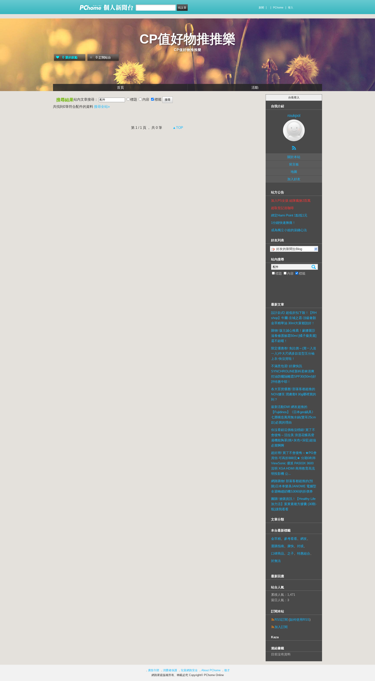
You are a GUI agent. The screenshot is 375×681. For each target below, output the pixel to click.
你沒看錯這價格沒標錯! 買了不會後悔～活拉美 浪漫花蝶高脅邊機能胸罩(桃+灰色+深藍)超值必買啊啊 (293, 437)
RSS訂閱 (281, 619)
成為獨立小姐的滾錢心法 (289, 230)
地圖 (294, 172)
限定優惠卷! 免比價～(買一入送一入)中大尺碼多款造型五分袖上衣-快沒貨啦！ (293, 353)
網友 (303, 538)
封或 (300, 546)
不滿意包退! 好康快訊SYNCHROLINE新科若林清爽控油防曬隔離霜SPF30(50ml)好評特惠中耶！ (293, 373)
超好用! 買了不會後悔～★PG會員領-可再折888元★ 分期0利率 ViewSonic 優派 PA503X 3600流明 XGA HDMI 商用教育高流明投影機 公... (294, 463)
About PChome (210, 670)
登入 (290, 7)
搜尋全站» (102, 106)
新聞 (261, 7)
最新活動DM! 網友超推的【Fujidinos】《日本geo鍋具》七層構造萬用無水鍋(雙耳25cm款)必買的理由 (293, 414)
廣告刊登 (153, 670)
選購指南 (277, 546)
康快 (290, 546)
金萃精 (276, 538)
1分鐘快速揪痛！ (283, 222)
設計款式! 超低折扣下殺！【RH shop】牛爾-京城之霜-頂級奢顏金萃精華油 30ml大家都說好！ (294, 318)
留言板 (294, 164)
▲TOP (177, 127)
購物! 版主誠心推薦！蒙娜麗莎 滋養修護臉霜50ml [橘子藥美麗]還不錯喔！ (293, 336)
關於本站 (293, 157)
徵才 (227, 670)
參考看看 (290, 538)
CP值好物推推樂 (188, 39)
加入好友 (293, 179)
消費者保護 (170, 670)
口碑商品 (277, 553)
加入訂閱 (281, 627)
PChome (278, 7)
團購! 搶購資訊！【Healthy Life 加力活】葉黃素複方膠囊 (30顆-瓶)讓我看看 (294, 504)
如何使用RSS (299, 619)
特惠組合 (303, 553)
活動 (255, 87)
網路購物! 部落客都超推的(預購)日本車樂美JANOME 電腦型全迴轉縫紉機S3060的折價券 (293, 486)
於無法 (276, 561)
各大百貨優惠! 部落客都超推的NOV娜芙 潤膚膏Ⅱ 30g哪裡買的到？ (293, 394)
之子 (290, 553)
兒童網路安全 (189, 670)
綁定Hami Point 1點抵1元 (289, 215)
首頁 (120, 87)
